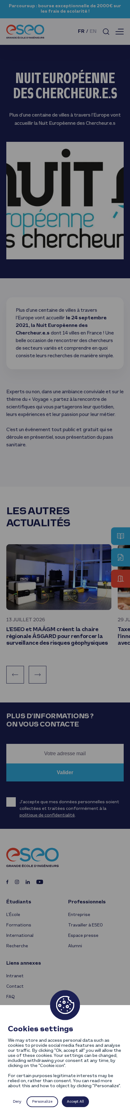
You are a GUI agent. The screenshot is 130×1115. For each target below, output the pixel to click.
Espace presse (83, 935)
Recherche (17, 946)
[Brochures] (120, 536)
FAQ (10, 997)
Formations (18, 925)
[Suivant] (37, 675)
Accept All (75, 1102)
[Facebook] (7, 882)
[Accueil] (25, 32)
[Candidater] (120, 557)
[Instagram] (17, 882)
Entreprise (79, 915)
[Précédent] (15, 675)
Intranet (15, 976)
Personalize (42, 1102)
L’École (13, 915)
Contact (15, 986)
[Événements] (120, 579)
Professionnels (87, 902)
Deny (17, 1102)
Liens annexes (23, 963)
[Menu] (119, 31)
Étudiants (18, 902)
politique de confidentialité (47, 815)
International (19, 935)
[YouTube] (39, 882)
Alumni (75, 946)
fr (81, 31)
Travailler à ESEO (85, 925)
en (93, 31)
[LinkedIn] (28, 882)
